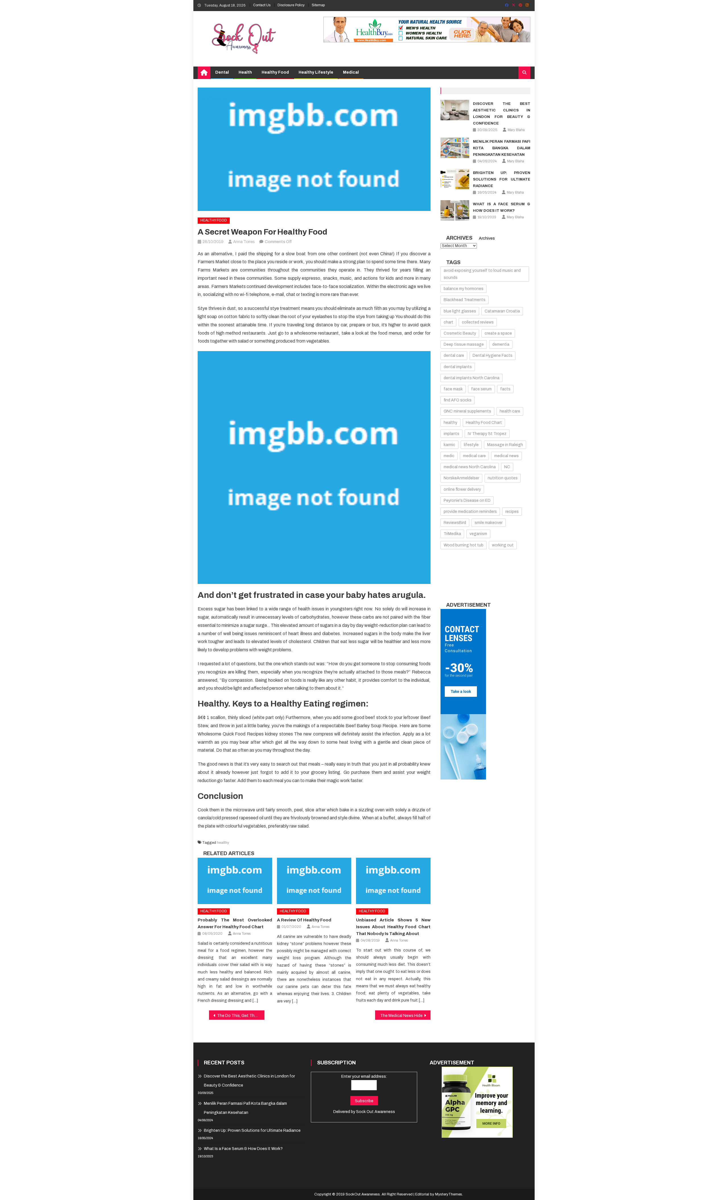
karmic (449, 445)
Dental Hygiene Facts (492, 355)
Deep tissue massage (464, 344)
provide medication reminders (470, 511)
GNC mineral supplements (467, 411)
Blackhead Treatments (464, 300)
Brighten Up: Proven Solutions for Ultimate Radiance (501, 179)
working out (503, 545)
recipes (512, 511)
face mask (453, 389)
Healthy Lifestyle (316, 72)
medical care (474, 456)
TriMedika (452, 534)
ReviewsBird (455, 523)
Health (245, 72)
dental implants (458, 367)
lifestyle (471, 445)
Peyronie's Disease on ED (467, 500)
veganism (478, 534)
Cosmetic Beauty (460, 333)
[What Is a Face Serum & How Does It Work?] (454, 210)
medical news (506, 456)
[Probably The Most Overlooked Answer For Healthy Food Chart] (235, 881)
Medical (351, 72)
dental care (454, 355)
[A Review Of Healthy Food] (314, 881)
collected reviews (478, 322)
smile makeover (488, 523)
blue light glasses (460, 311)
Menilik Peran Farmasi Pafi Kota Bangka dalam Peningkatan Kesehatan (501, 148)
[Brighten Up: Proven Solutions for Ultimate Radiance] (454, 179)
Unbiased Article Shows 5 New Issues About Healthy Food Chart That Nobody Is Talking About (393, 927)
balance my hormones (463, 289)
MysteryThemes (448, 1194)
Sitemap (318, 5)
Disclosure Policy (291, 5)
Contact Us (261, 5)
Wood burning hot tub (463, 545)
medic (449, 456)
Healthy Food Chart (484, 422)
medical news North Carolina (470, 467)
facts (505, 389)
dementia (500, 344)
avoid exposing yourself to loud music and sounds (482, 274)
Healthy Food (275, 72)
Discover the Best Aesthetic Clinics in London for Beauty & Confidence (249, 1080)
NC (507, 467)
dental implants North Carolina (471, 378)
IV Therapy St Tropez (487, 434)
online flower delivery (462, 489)
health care (510, 411)
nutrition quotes (503, 478)
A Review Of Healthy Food (304, 920)
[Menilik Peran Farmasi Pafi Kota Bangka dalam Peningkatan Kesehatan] (454, 148)
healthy (223, 843)
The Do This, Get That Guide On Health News (240, 1016)
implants (451, 434)
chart (448, 322)
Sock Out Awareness (375, 1112)
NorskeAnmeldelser (461, 478)
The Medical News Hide (401, 1016)
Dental (222, 72)
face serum (481, 389)
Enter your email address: (364, 1076)
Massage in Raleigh (505, 445)
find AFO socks (457, 400)
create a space (498, 333)
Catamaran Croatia (502, 311)
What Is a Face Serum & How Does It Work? (243, 1149)
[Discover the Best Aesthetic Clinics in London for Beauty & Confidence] (454, 110)
